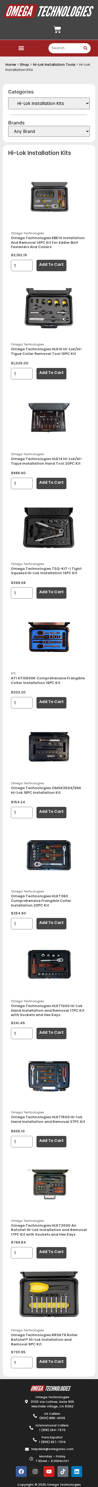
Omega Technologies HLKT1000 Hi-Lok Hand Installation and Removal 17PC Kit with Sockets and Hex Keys (47, 1010)
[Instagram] (35, 1471)
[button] (21, 48)
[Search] (86, 48)
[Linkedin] (76, 1471)
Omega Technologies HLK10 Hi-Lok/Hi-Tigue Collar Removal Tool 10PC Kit (46, 351)
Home (10, 64)
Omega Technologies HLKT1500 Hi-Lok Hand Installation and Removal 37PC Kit (48, 1119)
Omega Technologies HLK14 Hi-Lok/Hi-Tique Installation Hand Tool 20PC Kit (46, 461)
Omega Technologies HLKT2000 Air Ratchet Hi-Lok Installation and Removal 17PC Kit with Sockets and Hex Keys (49, 1230)
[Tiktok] (62, 1471)
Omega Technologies (27, 233)
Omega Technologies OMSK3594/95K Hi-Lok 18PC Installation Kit (46, 790)
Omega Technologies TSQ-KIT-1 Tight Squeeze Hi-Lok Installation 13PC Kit (46, 571)
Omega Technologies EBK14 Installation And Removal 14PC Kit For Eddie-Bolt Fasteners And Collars (48, 242)
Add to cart (51, 264)
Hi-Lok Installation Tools (54, 64)
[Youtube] (49, 1471)
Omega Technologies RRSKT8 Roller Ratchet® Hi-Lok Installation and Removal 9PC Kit (44, 1339)
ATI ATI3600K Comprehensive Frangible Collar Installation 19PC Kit (48, 680)
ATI (13, 673)
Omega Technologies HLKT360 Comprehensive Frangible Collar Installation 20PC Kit (41, 900)
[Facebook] (21, 1471)
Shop (24, 64)
